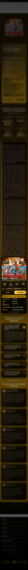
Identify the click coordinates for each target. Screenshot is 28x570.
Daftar (20, 292)
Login (8, 292)
